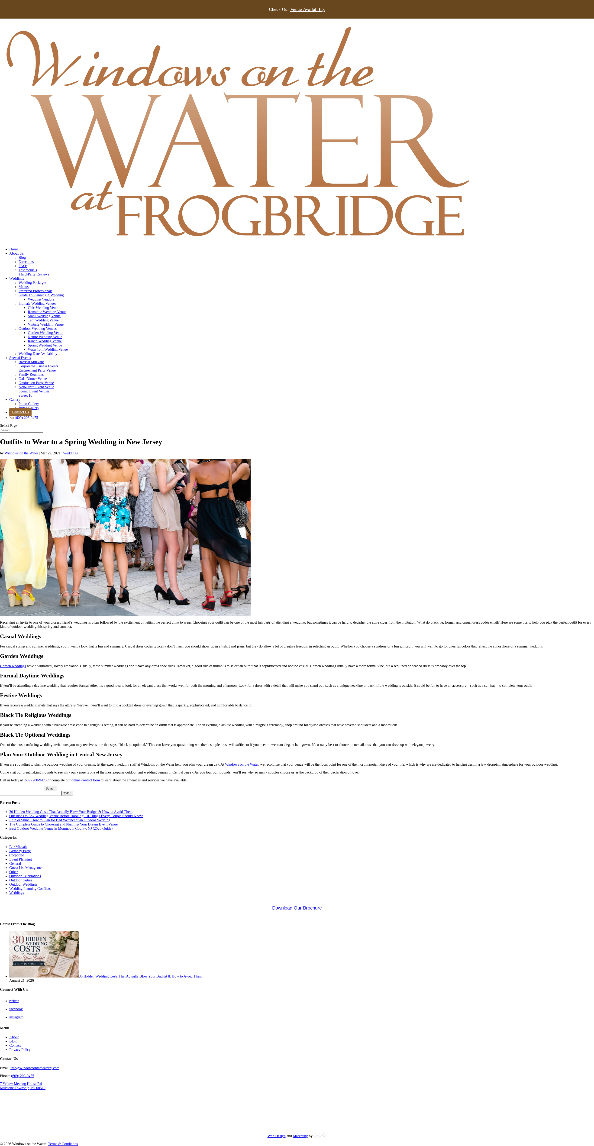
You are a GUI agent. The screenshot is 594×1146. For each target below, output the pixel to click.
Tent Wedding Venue (43, 320)
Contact (15, 1045)
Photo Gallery (29, 404)
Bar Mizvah (18, 847)
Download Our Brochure (297, 907)
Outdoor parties (20, 880)
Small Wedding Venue (44, 316)
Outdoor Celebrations (25, 876)
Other (13, 872)
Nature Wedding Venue (45, 337)
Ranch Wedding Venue (45, 341)
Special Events (20, 358)
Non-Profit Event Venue (36, 387)
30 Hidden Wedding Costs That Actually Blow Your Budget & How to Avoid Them (70, 812)
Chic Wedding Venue (43, 308)
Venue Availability (307, 9)
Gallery (14, 399)
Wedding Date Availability (38, 354)
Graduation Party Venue (36, 383)
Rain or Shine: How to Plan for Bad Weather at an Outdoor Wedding (59, 820)
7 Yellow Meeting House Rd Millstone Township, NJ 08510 (22, 1086)
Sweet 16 (25, 395)
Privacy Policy (20, 1050)
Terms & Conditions (63, 1144)
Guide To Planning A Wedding (41, 295)
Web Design (277, 1136)
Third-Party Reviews (34, 274)
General (15, 863)
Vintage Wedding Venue (46, 324)
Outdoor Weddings (23, 884)
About (14, 1037)
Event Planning (20, 859)
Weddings (16, 278)
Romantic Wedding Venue (47, 312)
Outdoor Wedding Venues (38, 328)
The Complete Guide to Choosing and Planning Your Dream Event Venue (63, 824)
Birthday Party (20, 851)
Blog (22, 257)
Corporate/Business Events (38, 366)
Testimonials (28, 270)
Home (13, 249)
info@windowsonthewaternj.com (34, 1068)
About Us (16, 253)
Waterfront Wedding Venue (48, 349)
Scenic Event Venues (34, 391)
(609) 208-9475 (35, 780)
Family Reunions (31, 374)
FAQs (23, 266)
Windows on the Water (21, 453)
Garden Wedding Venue (45, 333)
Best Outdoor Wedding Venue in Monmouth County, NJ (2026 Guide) (61, 828)
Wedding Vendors (41, 299)
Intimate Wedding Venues (37, 303)
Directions (26, 262)
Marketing (300, 1136)
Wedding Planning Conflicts (30, 888)
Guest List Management (26, 868)
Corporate (16, 855)
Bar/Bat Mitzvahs (31, 362)
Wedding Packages (32, 283)
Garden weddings (13, 666)
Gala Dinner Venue (33, 379)
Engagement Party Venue (37, 370)
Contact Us (20, 412)
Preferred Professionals (35, 291)
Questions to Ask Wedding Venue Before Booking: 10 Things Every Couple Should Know (76, 816)
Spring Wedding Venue (45, 345)
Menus (24, 287)
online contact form (85, 780)
